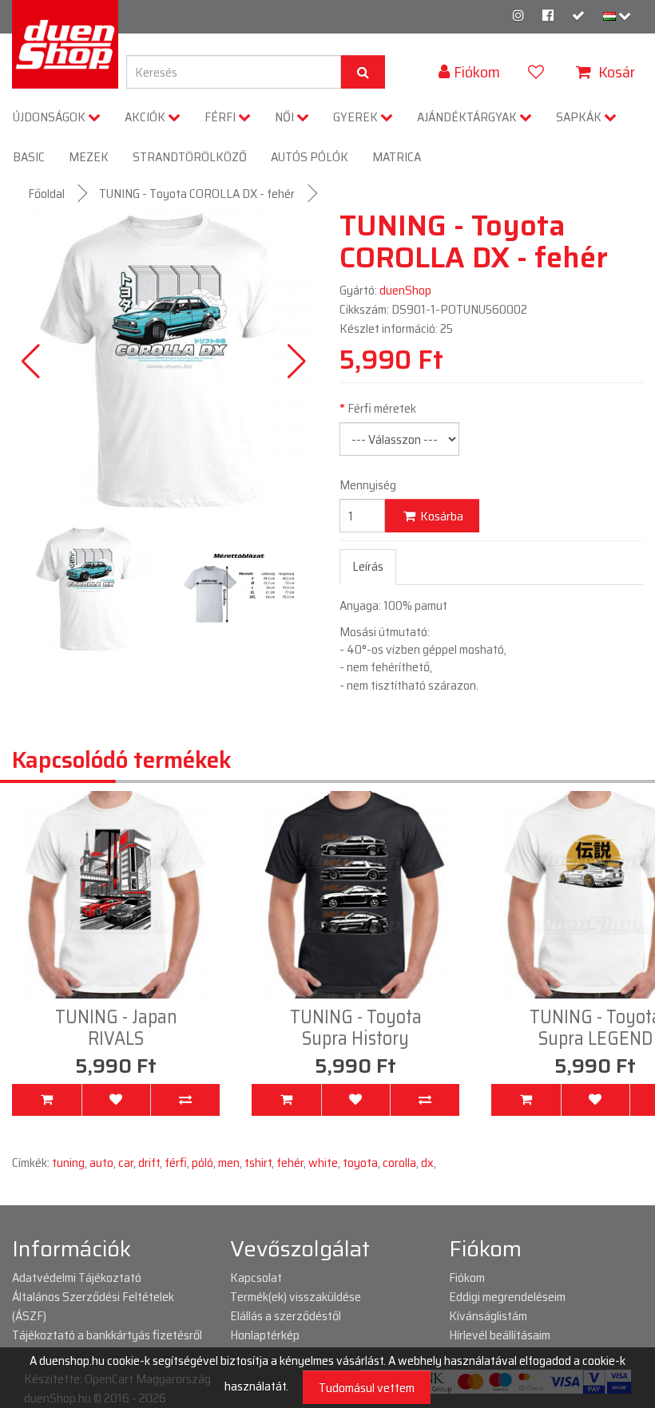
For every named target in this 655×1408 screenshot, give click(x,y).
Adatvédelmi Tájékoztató (76, 1277)
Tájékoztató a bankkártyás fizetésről (107, 1335)
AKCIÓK (146, 117)
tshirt (258, 1163)
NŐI (285, 117)
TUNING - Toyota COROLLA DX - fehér (197, 194)
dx (427, 1163)
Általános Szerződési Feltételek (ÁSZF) (93, 1306)
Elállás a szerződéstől (285, 1316)
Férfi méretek (381, 408)
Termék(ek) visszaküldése (295, 1297)
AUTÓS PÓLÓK (309, 157)
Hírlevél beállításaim (499, 1335)
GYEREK (356, 117)
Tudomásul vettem (367, 1388)
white (323, 1163)
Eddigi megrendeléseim (507, 1297)
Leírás (367, 566)
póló (202, 1163)
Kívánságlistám (488, 1316)
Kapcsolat (256, 1277)
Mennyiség (367, 485)
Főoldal (46, 194)
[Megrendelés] (578, 16)
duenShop (405, 290)
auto (101, 1163)
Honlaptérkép (265, 1335)
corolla (399, 1163)
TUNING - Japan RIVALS (116, 1027)
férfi (176, 1163)
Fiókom (467, 1277)
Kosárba (440, 516)
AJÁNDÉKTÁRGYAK (468, 117)
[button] (297, 361)
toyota (360, 1163)
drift (149, 1163)
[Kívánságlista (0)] (538, 72)
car (125, 1163)
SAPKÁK (580, 117)
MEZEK (89, 157)
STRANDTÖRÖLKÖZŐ (190, 157)
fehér (290, 1163)
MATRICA (396, 157)
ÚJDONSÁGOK (50, 117)
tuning (68, 1163)
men (229, 1163)
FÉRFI (221, 117)
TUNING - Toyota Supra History (356, 1027)
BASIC (29, 157)
